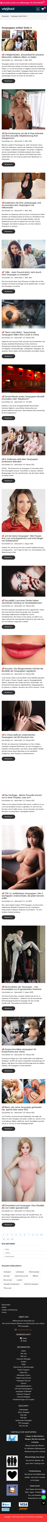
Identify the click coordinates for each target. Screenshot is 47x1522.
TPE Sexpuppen (23, 1423)
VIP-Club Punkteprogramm (23, 1389)
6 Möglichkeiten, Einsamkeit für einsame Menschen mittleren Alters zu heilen (23, 56)
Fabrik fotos (23, 1372)
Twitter (24, 1338)
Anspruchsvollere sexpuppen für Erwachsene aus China (19, 1050)
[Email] (43, 1491)
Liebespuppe (20, 1272)
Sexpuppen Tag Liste (23, 1380)
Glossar (23, 1383)
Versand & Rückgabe (23, 1359)
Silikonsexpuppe (34, 1272)
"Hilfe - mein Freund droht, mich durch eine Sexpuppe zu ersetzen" (21, 273)
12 (8, 1239)
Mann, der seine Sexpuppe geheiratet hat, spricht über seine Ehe (21, 1108)
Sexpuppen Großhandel (23, 1391)
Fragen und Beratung (9, 1310)
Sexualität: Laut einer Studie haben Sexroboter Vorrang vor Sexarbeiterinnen (22, 601)
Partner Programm (23, 1370)
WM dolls (23, 1418)
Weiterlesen (8, 81)
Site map (23, 1353)
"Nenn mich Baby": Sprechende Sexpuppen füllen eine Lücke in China (20, 333)
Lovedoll (19, 1280)
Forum (4, 1312)
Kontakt (23, 1362)
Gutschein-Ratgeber (23, 1397)
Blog (7, 1249)
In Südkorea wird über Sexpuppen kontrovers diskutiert (20, 460)
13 (12, 1239)
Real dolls (7, 1276)
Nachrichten (9, 1256)
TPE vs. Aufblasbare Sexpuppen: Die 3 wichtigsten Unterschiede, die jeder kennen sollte (23, 895)
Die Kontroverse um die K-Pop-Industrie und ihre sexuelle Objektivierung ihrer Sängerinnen (22, 135)
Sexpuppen (5, 16)
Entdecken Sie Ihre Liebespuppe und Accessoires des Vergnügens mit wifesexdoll (21, 205)
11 (4, 1239)
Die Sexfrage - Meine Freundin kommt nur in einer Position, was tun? (22, 796)
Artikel (7, 1253)
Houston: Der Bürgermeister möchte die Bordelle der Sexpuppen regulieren (22, 669)
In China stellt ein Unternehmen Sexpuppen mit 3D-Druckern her (18, 736)
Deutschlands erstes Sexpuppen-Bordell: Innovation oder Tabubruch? (23, 397)
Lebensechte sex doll (21, 1276)
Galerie (23, 1351)
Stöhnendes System (23, 1375)
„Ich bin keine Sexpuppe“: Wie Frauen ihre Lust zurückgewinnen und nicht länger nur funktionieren (22, 538)
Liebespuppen (23, 1409)
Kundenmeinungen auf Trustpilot (23, 1399)
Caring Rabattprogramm (23, 1386)
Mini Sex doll (23, 1426)
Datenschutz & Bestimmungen (23, 1367)
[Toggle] (43, 1503)
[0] (42, 9)
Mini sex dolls (8, 1280)
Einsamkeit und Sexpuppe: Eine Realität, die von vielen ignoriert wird (23, 1206)
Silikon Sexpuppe (23, 1412)
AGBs (24, 1364)
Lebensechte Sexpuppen (23, 1420)
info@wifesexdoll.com (11, 3)
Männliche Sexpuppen (31, 1284)
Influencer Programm (23, 1394)
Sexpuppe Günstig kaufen (12, 1284)
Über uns (23, 1356)
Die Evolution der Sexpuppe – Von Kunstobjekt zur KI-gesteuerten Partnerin (22, 988)
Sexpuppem (7, 1272)
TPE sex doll (7, 1288)
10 (41, 1235)
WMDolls (35, 1276)
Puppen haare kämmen (23, 1378)
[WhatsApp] (43, 1497)
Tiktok (24, 1341)
